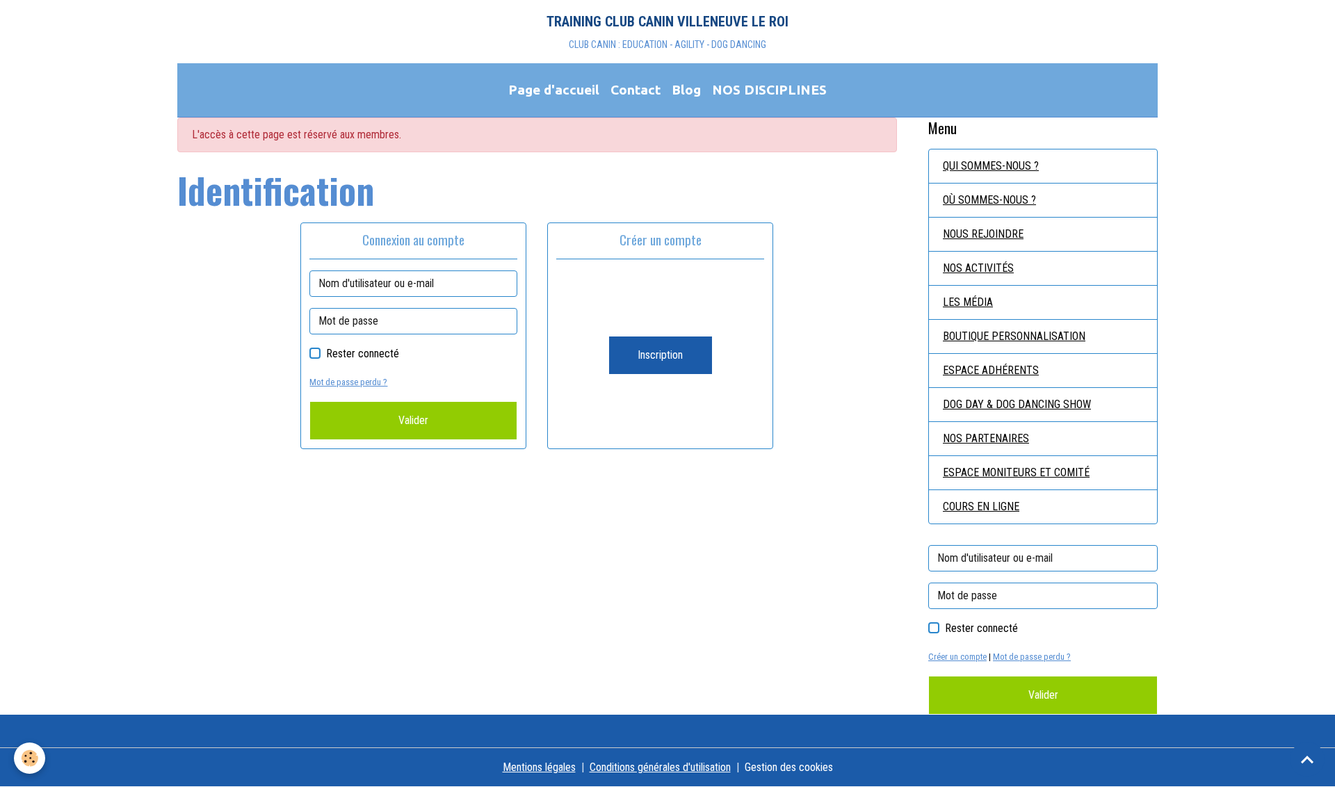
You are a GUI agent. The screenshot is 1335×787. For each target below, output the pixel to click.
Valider (413, 420)
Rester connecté (362, 353)
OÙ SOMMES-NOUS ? (989, 199)
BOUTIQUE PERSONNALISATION (1014, 336)
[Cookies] (29, 758)
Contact (635, 89)
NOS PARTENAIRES (986, 438)
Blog (686, 89)
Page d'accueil (553, 89)
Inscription (660, 355)
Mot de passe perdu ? (348, 382)
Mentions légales (539, 767)
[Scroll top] (1307, 759)
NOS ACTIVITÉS (978, 268)
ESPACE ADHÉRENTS (991, 370)
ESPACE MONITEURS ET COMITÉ (1016, 472)
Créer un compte (957, 656)
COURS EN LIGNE (981, 506)
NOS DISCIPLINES (769, 89)
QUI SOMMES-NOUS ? (991, 165)
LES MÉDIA (968, 302)
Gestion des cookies (789, 767)
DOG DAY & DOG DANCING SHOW (1017, 404)
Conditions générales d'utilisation (660, 767)
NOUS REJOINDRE (983, 234)
